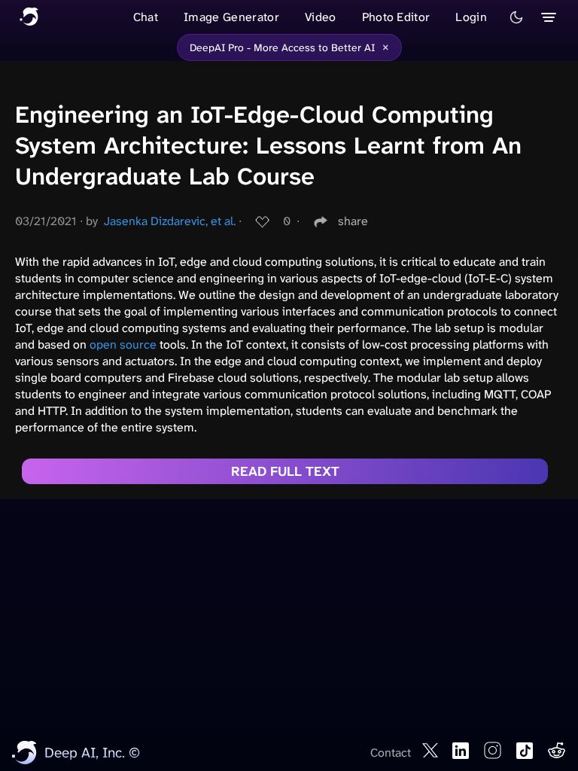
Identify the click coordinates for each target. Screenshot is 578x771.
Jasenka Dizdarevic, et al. (170, 221)
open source (123, 344)
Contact (390, 752)
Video (320, 17)
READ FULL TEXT (285, 471)
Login (471, 17)
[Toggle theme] (516, 17)
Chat (145, 17)
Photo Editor (396, 17)
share (353, 221)
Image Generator (231, 17)
